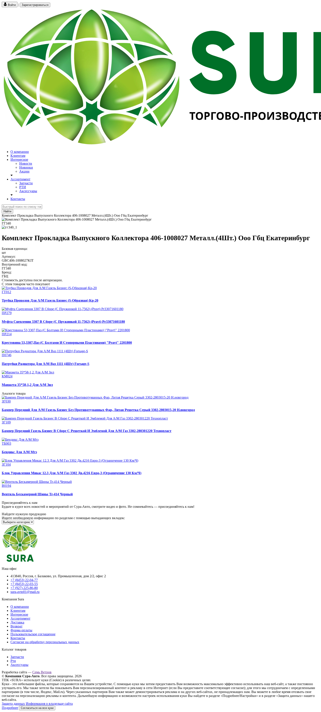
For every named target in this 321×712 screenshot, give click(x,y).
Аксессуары (28, 191)
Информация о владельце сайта (49, 703)
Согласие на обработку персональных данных (44, 642)
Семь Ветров (42, 672)
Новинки (26, 167)
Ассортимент (20, 179)
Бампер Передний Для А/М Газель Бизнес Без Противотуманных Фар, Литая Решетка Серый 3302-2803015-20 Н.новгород (98, 410)
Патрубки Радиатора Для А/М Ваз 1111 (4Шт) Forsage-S (45, 364)
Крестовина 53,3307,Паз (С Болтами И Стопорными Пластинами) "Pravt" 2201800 (67, 342)
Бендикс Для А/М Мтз (19, 452)
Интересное (19, 159)
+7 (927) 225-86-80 (24, 588)
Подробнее (10, 708)
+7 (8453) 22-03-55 (24, 584)
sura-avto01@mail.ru (25, 592)
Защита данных (13, 703)
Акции (24, 171)
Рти (13, 661)
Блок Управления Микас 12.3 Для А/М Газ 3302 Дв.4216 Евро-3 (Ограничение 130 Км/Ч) (71, 473)
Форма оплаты (21, 630)
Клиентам (17, 155)
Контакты (17, 199)
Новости (25, 163)
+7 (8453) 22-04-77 (24, 580)
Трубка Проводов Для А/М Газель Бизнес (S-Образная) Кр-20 (50, 300)
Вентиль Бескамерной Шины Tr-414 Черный (37, 494)
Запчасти (26, 183)
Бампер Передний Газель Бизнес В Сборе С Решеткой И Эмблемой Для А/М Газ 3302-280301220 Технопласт (86, 431)
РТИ (22, 187)
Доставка (17, 622)
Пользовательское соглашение (32, 634)
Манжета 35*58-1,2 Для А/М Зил (27, 385)
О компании (19, 152)
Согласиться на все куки (37, 708)
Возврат (16, 626)
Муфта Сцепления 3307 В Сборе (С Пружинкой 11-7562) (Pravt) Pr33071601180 (63, 321)
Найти (7, 211)
